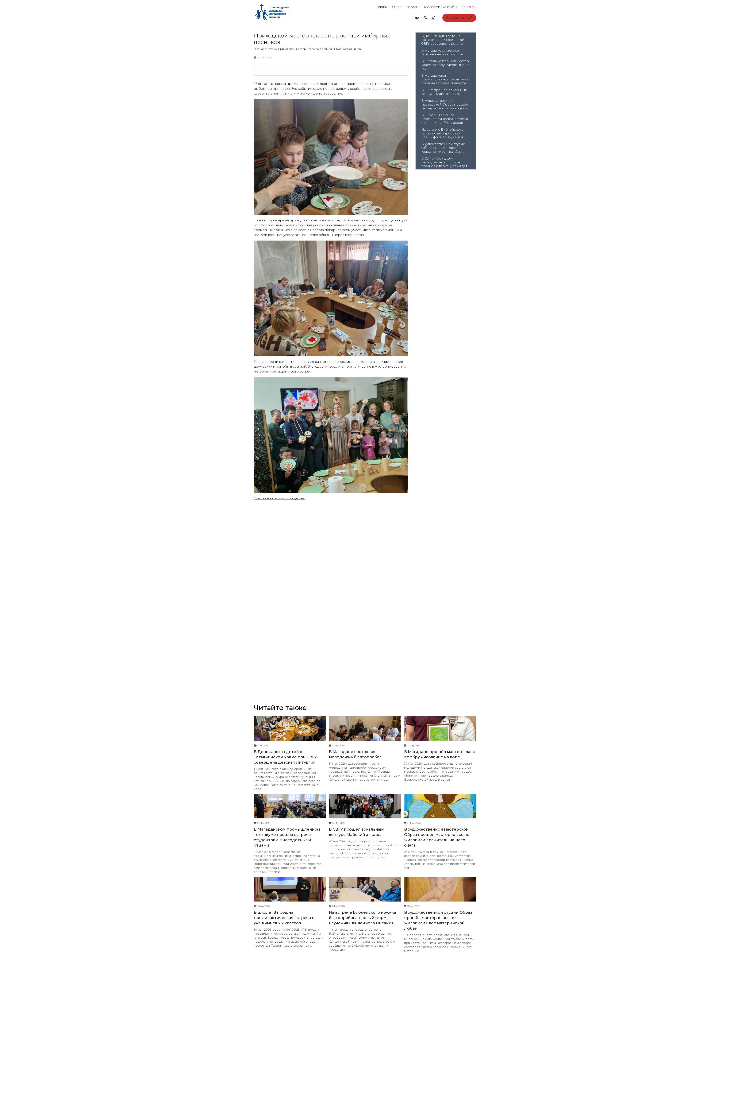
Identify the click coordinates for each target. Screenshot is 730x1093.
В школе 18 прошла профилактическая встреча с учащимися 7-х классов (445, 119)
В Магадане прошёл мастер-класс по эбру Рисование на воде (445, 65)
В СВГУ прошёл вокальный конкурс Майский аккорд (444, 92)
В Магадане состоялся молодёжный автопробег (442, 52)
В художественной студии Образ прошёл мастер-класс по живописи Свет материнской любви (443, 147)
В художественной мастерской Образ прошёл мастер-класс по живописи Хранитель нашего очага (445, 104)
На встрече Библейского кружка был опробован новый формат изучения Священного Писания (442, 133)
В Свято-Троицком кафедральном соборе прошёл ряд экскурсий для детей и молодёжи (444, 162)
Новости (413, 7)
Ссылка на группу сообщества (279, 498)
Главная (381, 7)
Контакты (468, 7)
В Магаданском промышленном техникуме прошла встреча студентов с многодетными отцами (445, 79)
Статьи (271, 49)
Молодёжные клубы (440, 7)
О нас (396, 7)
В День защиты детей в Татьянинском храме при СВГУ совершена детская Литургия (443, 39)
